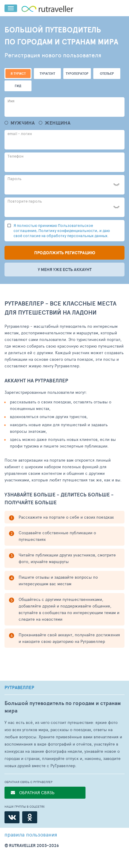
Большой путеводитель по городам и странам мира (62, 706)
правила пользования (30, 834)
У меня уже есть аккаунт (65, 270)
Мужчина (22, 122)
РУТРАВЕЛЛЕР (19, 687)
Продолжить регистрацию (64, 253)
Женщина (57, 122)
